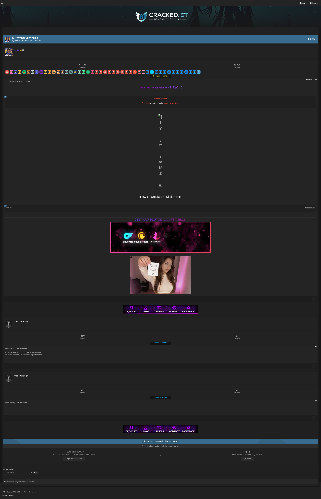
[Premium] (160, 73)
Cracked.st (8, 492)
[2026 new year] (15, 73)
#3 (316, 400)
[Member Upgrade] (7, 73)
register (153, 103)
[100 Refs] (139, 73)
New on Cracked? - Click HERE (160, 197)
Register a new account (74, 459)
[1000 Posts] (147, 73)
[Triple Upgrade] (54, 73)
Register (314, 3)
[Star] (45, 73)
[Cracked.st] (160, 26)
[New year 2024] (135, 73)
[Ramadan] (75, 73)
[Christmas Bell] (24, 73)
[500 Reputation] (152, 73)
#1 (316, 79)
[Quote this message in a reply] (314, 299)
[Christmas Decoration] (20, 73)
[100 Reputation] (88, 73)
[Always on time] (79, 73)
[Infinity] (143, 73)
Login (303, 3)
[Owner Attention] (92, 73)
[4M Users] (199, 73)
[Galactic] (37, 73)
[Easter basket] (11, 73)
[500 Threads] (156, 73)
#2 (316, 346)
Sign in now (247, 459)
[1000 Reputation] (41, 73)
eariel (16, 41)
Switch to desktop (9, 495)
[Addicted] (71, 73)
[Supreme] (84, 73)
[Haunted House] (28, 73)
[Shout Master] (49, 73)
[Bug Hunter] (66, 73)
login (161, 103)
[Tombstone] (32, 73)
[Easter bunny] (58, 73)
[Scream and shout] (62, 73)
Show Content (309, 208)
